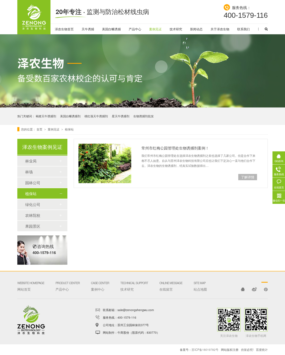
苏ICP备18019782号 (205, 349)
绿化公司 (32, 204)
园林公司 (32, 182)
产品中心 (135, 29)
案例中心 (100, 286)
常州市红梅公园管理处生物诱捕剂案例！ (175, 148)
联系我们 (243, 29)
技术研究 (176, 29)
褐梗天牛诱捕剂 (46, 116)
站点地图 (200, 286)
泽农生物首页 (64, 29)
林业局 (31, 160)
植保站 (69, 129)
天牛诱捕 (88, 29)
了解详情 (247, 177)
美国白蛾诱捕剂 (70, 116)
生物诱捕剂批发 (143, 116)
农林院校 (32, 215)
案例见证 (155, 29)
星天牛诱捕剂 (120, 116)
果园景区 (32, 226)
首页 (40, 129)
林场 (29, 171)
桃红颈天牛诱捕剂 (96, 116)
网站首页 (30, 286)
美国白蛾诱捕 (111, 29)
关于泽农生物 (220, 29)
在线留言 (170, 286)
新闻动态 (196, 29)
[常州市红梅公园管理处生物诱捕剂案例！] (104, 163)
